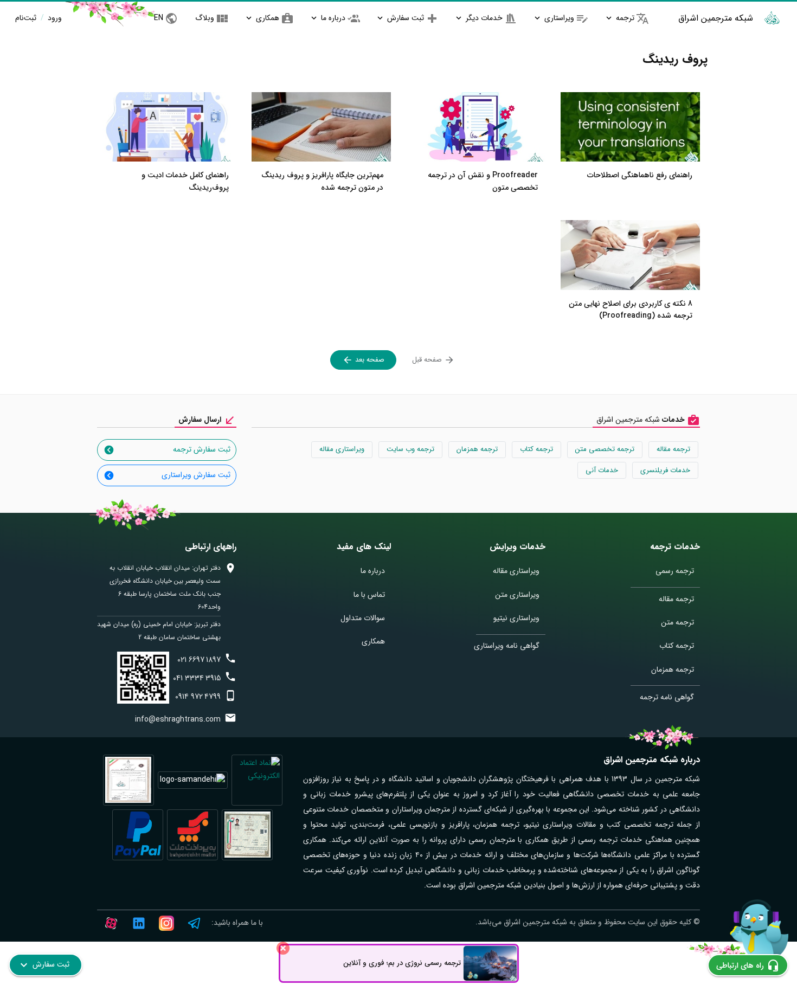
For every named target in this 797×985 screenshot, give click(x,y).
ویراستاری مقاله (341, 449)
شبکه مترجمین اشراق (715, 18)
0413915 (197, 678)
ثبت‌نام (25, 18)
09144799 (198, 697)
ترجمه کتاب (536, 449)
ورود (54, 18)
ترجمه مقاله (673, 449)
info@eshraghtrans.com (178, 719)
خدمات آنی (602, 470)
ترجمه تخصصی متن (604, 449)
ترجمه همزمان (477, 449)
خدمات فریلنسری (665, 470)
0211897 (199, 660)
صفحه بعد (368, 359)
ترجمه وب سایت (410, 449)
